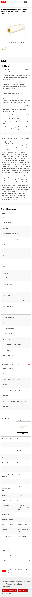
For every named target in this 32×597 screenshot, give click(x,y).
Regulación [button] (6, 555)
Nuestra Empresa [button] (8, 546)
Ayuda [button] (4, 560)
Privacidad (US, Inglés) (22, 569)
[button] (7, 593)
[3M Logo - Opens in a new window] (3, 2)
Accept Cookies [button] (22, 590)
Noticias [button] (5, 551)
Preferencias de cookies (13, 570)
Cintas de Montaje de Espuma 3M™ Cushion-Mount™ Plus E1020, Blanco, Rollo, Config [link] (23, 433)
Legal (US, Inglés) (12, 569)
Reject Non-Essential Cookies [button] (9, 590)
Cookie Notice (6, 586)
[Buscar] (25, 2)
